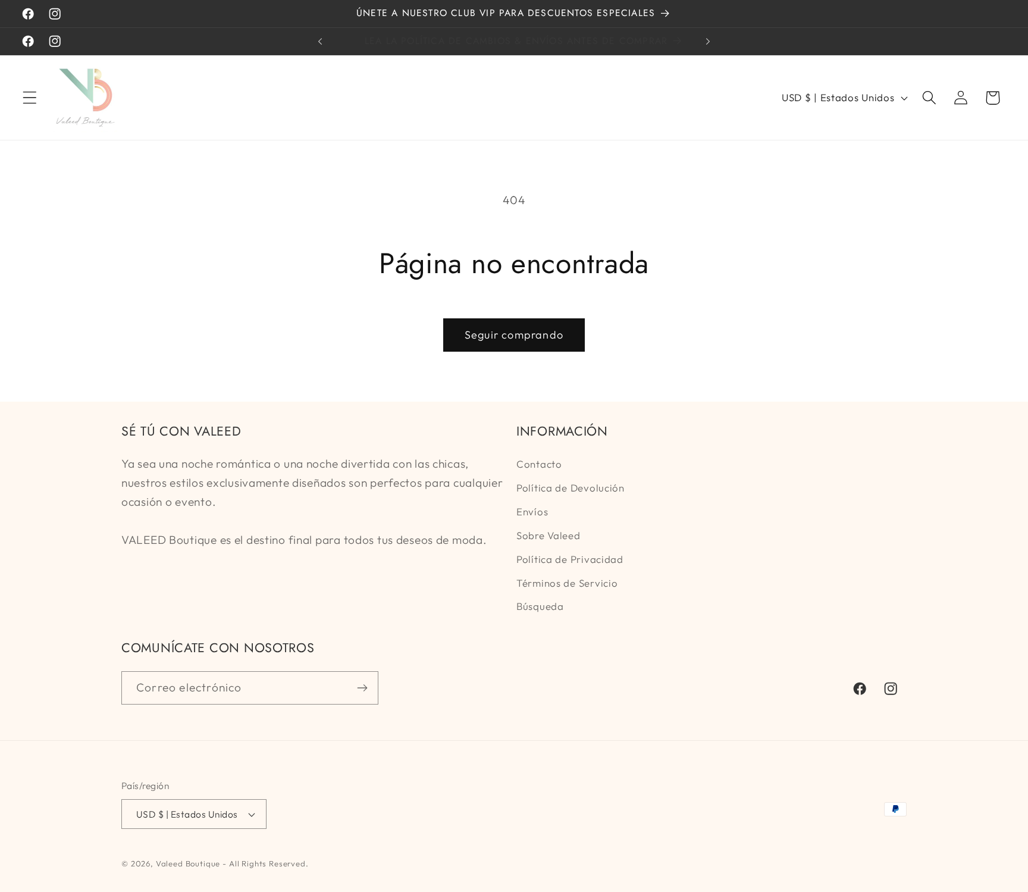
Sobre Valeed (548, 535)
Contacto (539, 464)
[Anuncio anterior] (320, 41)
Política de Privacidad (569, 559)
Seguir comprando (514, 335)
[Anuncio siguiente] (708, 41)
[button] (30, 98)
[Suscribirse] (362, 688)
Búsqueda (540, 606)
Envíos (532, 511)
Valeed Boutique (188, 863)
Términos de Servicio (567, 583)
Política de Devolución (570, 487)
